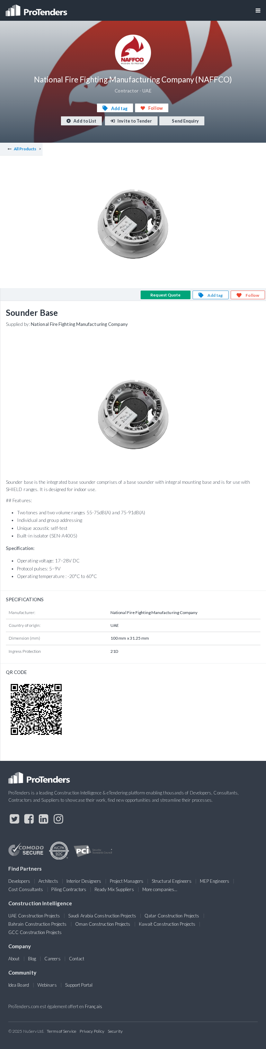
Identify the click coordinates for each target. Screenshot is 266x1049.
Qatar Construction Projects (171, 915)
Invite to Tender (134, 121)
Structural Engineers (172, 881)
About (13, 958)
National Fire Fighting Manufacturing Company (79, 324)
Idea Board (18, 985)
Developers (19, 881)
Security (115, 1031)
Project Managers (126, 881)
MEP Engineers (214, 881)
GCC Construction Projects (35, 932)
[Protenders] (37, 8)
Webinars (47, 985)
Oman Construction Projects (103, 924)
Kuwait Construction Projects (167, 924)
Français (93, 1006)
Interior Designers (83, 881)
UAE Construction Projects (34, 915)
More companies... (159, 889)
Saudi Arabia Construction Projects (102, 915)
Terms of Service (61, 1031)
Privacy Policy (92, 1031)
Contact (77, 958)
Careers (52, 958)
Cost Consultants (25, 889)
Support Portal (78, 985)
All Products (25, 148)
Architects (48, 881)
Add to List (84, 121)
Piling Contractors (68, 889)
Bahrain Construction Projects (37, 924)
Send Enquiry (185, 121)
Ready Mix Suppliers (114, 889)
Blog (32, 958)
